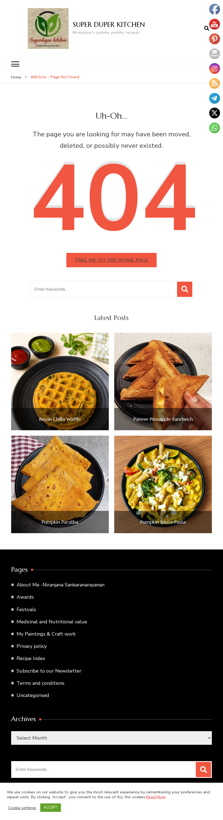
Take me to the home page (111, 260)
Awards (25, 597)
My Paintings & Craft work (46, 634)
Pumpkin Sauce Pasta (163, 522)
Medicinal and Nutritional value (52, 621)
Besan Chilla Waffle (60, 419)
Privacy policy (32, 646)
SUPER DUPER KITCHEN (109, 24)
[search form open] (207, 28)
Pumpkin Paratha (60, 522)
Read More (156, 796)
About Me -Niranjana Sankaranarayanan (60, 585)
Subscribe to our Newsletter (49, 671)
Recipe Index (31, 658)
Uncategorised (33, 695)
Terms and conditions (40, 683)
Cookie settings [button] (22, 807)
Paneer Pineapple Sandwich (163, 419)
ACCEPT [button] (51, 807)
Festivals (26, 609)
